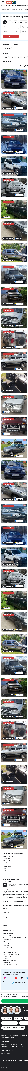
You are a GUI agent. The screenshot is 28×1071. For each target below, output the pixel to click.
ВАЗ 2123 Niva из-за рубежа (10, 946)
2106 (18, 57)
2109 (12, 57)
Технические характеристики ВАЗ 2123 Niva (15, 937)
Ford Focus (6, 871)
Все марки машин (8, 933)
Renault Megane (7, 866)
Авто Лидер (18, 1018)
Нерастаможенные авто (8, 1037)
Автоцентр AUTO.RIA (17, 1046)
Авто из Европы (13, 1035)
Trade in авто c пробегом (9, 960)
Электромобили (5, 1046)
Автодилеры (4, 1035)
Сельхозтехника (7, 1051)
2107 (24, 57)
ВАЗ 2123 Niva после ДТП (10, 944)
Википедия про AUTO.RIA (10, 1023)
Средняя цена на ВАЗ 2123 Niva (11, 954)
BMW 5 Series (6, 869)
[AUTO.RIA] (11, 2)
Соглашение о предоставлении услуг (11, 1060)
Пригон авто (6, 962)
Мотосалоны (13, 1044)
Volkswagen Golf (7, 860)
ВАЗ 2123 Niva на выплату (10, 964)
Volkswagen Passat (8, 856)
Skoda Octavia (6, 858)
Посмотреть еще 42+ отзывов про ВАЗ (14, 901)
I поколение (7, 48)
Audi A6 (5, 862)
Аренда (3, 1053)
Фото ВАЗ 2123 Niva (8, 948)
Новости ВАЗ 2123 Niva (9, 952)
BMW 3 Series (6, 873)
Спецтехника (21, 1044)
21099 (5, 57)
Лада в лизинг (7, 958)
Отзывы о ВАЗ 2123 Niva (9, 950)
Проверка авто (7, 935)
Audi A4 (5, 875)
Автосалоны (4, 1044)
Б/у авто (4, 1033)
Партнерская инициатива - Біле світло (13, 1027)
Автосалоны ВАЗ (7, 939)
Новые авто (5, 1042)
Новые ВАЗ (6, 941)
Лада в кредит (7, 956)
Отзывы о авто (7, 1018)
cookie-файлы (14, 996)
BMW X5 (5, 864)
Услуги (8, 1053)
